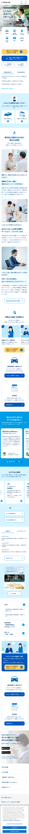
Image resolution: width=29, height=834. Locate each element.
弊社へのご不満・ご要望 (8, 633)
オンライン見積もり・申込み (12, 375)
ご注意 (5, 605)
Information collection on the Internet (11, 820)
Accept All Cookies (14, 831)
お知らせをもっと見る (7, 88)
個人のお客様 (5, 767)
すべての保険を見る (10, 513)
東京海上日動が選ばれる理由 (13, 301)
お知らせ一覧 (9, 558)
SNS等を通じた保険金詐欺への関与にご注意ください (15, 610)
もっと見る (14, 44)
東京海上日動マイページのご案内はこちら (10, 743)
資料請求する (9, 405)
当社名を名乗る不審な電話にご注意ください (15, 615)
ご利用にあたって (7, 797)
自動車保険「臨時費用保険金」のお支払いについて (9, 625)
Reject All (14, 827)
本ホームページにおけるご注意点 (11, 802)
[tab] (4, 23)
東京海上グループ (6, 787)
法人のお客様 (5, 772)
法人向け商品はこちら (11, 520)
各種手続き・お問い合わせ (8, 777)
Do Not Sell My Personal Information (14, 823)
